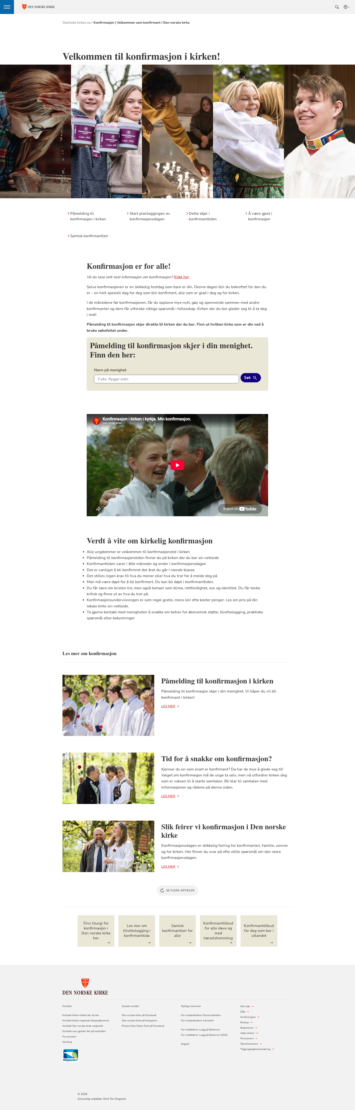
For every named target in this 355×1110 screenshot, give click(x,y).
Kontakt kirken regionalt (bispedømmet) (85, 1020)
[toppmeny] (7, 7)
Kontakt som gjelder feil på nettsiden (84, 1031)
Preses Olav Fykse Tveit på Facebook (143, 1026)
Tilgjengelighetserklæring (255, 1049)
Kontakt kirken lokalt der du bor (81, 1015)
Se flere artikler (180, 890)
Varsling (67, 1042)
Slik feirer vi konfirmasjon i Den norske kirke (223, 830)
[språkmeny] (347, 7)
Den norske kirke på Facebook (139, 1015)
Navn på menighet (110, 370)
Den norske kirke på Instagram (139, 1020)
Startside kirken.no (76, 22)
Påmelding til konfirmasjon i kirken (217, 680)
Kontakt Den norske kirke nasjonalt (82, 1026)
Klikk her (181, 277)
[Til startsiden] (85, 986)
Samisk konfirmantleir (89, 235)
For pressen (69, 1036)
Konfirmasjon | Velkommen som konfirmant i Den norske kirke (141, 22)
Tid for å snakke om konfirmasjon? (216, 758)
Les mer (168, 706)
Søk (247, 377)
